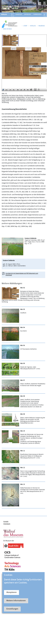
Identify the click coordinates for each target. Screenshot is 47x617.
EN (44, 4)
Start (25, 26)
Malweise (41, 26)
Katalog (4, 14)
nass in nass (7, 29)
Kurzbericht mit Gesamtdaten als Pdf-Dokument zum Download (22, 274)
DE (44, 2)
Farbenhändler (38, 14)
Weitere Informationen (16, 600)
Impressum (6, 524)
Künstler (19, 14)
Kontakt (5, 522)
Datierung (27, 14)
